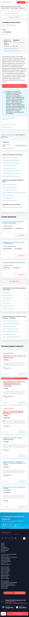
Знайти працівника (5, 558)
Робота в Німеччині (5, 569)
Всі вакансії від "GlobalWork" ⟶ (9, 118)
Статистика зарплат (6, 561)
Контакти (3, 551)
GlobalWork (16, 40)
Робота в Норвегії (5, 571)
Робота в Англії (4, 572)
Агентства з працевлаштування (8, 554)
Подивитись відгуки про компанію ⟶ (12, 50)
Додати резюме (9, 592)
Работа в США (4, 577)
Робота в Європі (5, 566)
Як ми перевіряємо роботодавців (9, 582)
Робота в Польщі (5, 568)
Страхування (4, 547)
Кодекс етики (4, 588)
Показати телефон (13, 48)
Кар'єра (3, 544)
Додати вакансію (20, 592)
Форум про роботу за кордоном (9, 557)
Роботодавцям (21, 2)
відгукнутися (21, 235)
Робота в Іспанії (5, 574)
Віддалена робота (5, 575)
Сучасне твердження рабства (8, 585)
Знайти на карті (5, 555)
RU (21, 538)
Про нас (3, 543)
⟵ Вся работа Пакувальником (10, 13)
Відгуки (3, 546)
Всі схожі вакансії (14, 281)
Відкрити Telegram (9, 524)
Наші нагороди (4, 550)
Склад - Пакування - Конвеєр (9, 25)
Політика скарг (4, 586)
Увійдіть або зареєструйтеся (8, 134)
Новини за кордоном (6, 564)
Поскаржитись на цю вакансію (9, 124)
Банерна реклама (5, 548)
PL (26, 538)
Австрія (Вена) (7, 32)
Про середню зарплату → (8, 148)
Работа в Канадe (5, 578)
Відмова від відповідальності (8, 583)
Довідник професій (5, 560)
